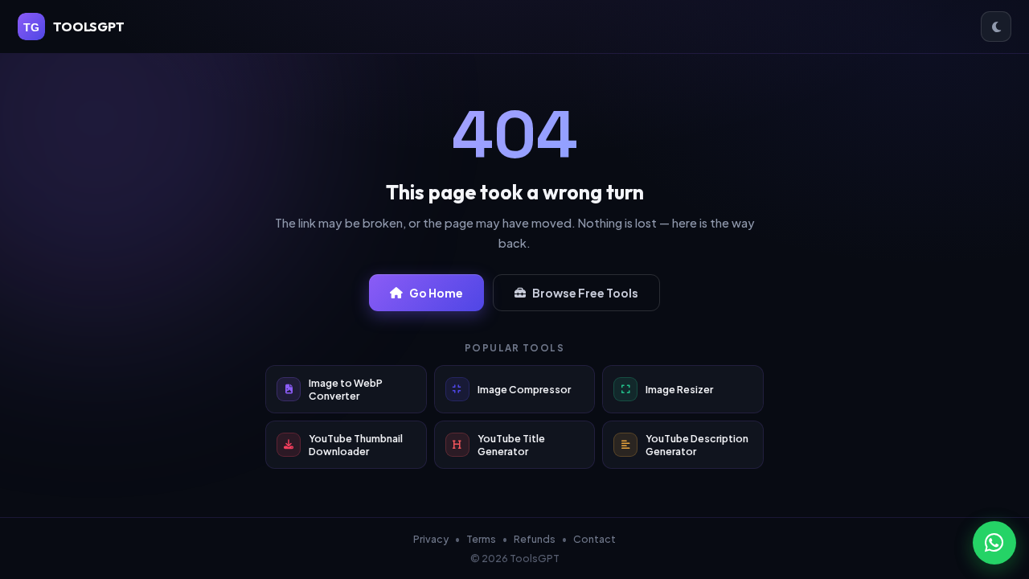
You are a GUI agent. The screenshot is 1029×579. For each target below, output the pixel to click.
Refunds (534, 538)
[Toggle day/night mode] (996, 26)
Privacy (431, 538)
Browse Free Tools (585, 292)
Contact (594, 538)
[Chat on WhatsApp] (994, 543)
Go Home (436, 292)
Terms (481, 538)
